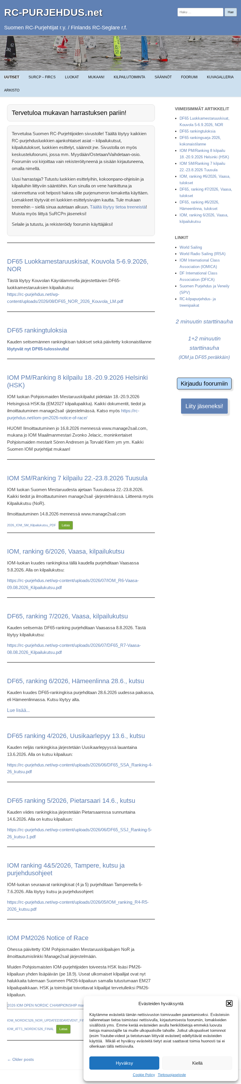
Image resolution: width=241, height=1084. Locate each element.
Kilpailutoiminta (129, 77)
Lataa (66, 525)
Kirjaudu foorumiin (204, 383)
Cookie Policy (144, 1075)
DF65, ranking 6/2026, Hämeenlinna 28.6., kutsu (75, 681)
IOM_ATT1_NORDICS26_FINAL (30, 1029)
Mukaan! (96, 77)
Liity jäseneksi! (204, 406)
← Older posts (20, 1059)
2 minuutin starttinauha (204, 321)
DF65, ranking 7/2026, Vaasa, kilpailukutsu (67, 616)
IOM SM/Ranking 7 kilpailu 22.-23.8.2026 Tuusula (77, 478)
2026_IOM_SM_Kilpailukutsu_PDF (31, 525)
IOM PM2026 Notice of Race (47, 937)
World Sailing (191, 247)
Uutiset (11, 77)
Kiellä (197, 1063)
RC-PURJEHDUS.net (53, 12)
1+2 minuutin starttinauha (204, 347)
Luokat (72, 77)
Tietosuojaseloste (172, 1075)
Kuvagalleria (220, 77)
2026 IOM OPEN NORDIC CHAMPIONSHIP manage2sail (53, 1005)
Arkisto (11, 90)
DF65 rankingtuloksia (37, 330)
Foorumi (189, 77)
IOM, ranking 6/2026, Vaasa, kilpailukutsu (65, 551)
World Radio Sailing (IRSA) (202, 254)
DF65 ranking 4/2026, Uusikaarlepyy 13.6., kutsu (76, 735)
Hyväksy (124, 1063)
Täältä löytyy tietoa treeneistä (118, 206)
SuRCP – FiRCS (42, 77)
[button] (229, 1003)
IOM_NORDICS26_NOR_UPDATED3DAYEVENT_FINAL (48, 1020)
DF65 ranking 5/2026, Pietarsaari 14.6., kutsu (71, 800)
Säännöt (163, 77)
